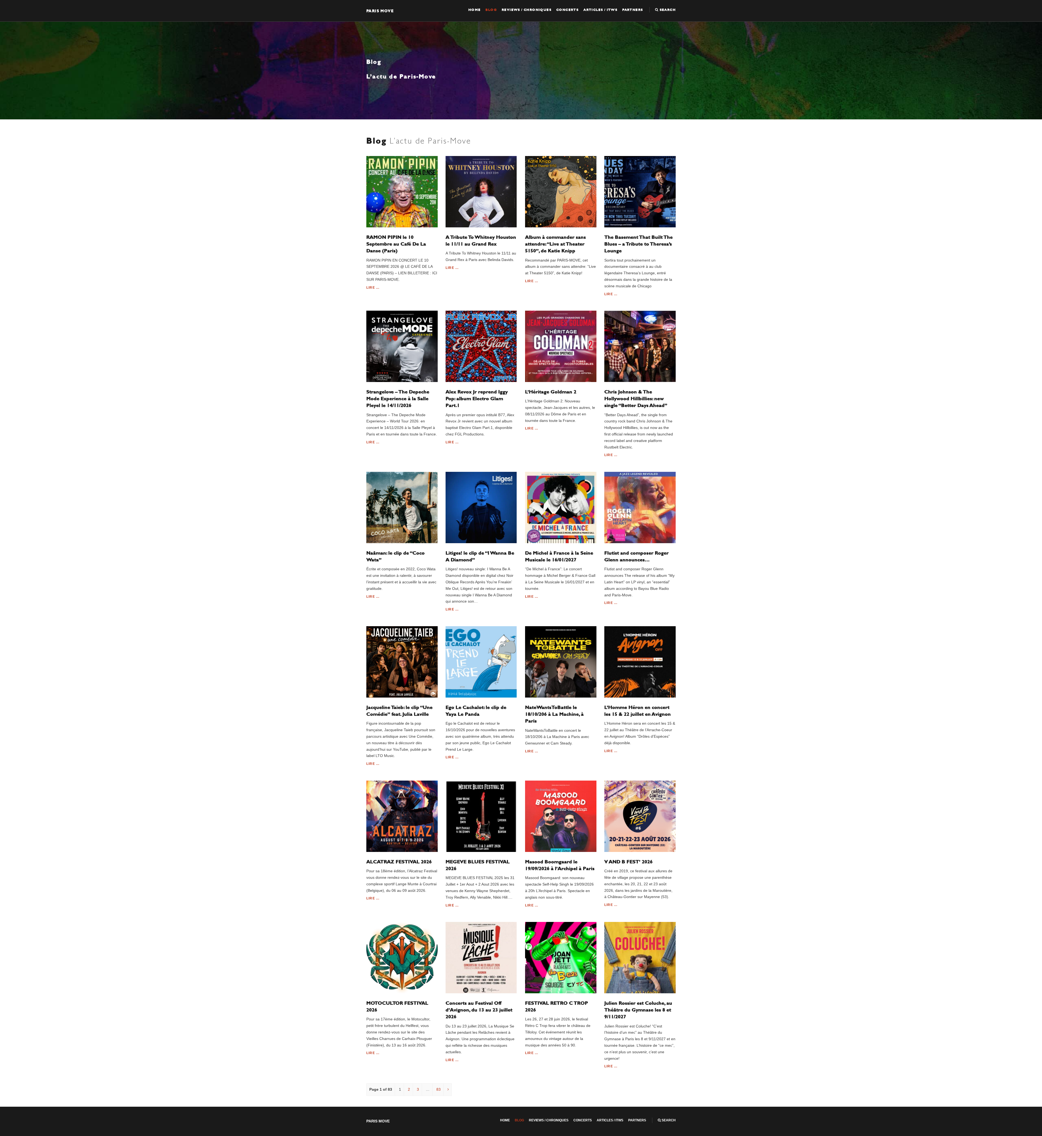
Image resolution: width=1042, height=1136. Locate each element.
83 (438, 1089)
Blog (491, 10)
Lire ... (373, 287)
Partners (632, 10)
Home (474, 10)
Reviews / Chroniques (526, 10)
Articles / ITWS (600, 10)
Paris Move (380, 10)
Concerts (567, 10)
